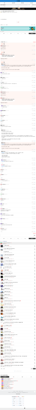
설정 (22, 391)
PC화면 (17, 391)
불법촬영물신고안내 (25, 392)
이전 (18, 33)
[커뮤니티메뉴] (0, 1)
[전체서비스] (35, 1)
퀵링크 (20, 391)
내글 (4, 6)
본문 (10, 33)
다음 (25, 33)
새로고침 (34, 233)
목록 (3, 33)
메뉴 (0, 31)
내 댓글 (18, 6)
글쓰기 (35, 4)
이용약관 (9, 392)
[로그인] (33, 1)
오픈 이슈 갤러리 (2, 4)
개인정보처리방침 (13, 392)
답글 (2, 70)
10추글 (31, 6)
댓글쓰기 (32, 33)
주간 (13, 376)
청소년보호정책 (19, 392)
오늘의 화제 (4, 376)
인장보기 (3, 31)
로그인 (14, 391)
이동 (4, 70)
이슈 (31, 376)
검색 (31, 368)
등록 (34, 235)
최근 (1, 368)
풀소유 (2, 12)
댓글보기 (32, 238)
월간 (22, 376)
